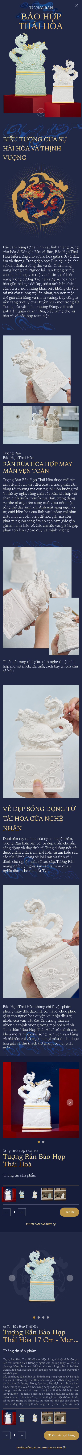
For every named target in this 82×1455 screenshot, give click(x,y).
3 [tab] (43, 1317)
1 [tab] (39, 1142)
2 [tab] (43, 1142)
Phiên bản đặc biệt (39, 1224)
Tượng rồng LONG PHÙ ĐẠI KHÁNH (39, 1448)
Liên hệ (69, 1212)
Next (70, 1102)
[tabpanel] (41, 1100)
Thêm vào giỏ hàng (61, 1435)
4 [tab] (48, 1317)
